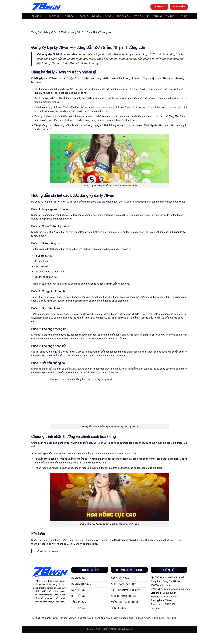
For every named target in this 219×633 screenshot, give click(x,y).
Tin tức (170, 16)
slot (108, 16)
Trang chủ (38, 16)
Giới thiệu (55, 16)
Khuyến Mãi (154, 16)
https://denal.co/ (169, 596)
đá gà (95, 16)
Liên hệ (182, 16)
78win (53, 78)
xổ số (137, 16)
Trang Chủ (36, 32)
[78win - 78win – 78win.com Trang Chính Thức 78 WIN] (46, 6)
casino (84, 16)
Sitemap (155, 608)
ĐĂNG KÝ (159, 6)
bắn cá (69, 16)
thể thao (122, 16)
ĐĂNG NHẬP (179, 6)
